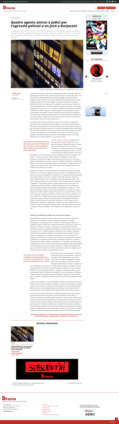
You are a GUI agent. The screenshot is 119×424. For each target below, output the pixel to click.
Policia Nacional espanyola (42, 316)
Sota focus (72, 11)
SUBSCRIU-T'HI (101, 7)
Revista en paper (47, 411)
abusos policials (35, 314)
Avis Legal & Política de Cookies (51, 414)
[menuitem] (5, 11)
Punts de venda (80, 1)
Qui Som (63, 1)
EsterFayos (15, 95)
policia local (78, 314)
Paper (112, 11)
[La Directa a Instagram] (115, 1)
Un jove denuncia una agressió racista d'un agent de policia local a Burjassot (21, 348)
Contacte (95, 1)
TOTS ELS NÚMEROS (96, 53)
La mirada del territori (74, 383)
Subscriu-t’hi (46, 407)
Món (26, 11)
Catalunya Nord (20, 11)
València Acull (64, 316)
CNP (47, 314)
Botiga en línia (70, 1)
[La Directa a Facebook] (107, 1)
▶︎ (107, 76)
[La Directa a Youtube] (112, 1)
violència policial (73, 316)
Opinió (102, 11)
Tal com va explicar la (59, 140)
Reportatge (84, 11)
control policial (53, 314)
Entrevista (97, 11)
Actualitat (78, 11)
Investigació (91, 11)
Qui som (45, 404)
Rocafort (56, 316)
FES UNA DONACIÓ (111, 7)
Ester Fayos (17, 93)
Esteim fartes (97, 81)
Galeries (107, 11)
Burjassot (42, 314)
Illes (15, 11)
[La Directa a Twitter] (109, 1)
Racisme (15, 17)
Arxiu (82, 89)
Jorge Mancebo (17, 353)
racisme (52, 316)
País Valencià (11, 11)
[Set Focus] (96, 8)
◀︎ (86, 76)
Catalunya (5, 11)
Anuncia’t (88, 1)
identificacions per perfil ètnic (66, 314)
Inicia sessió (102, 1)
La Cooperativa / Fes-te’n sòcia (50, 406)
